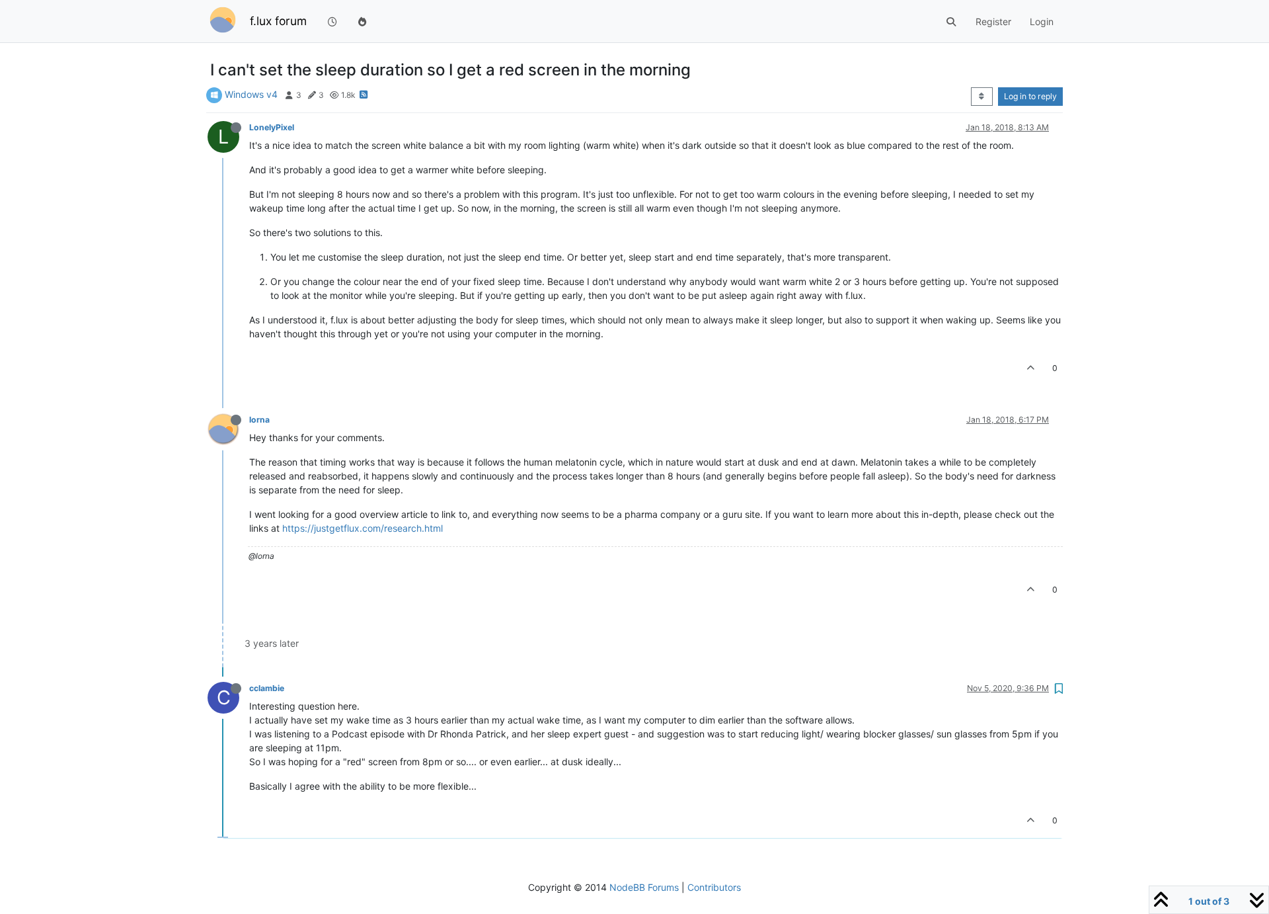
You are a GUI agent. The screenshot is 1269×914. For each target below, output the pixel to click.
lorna (259, 420)
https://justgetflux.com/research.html (362, 528)
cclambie (266, 688)
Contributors (714, 887)
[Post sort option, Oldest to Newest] (982, 96)
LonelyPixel (271, 127)
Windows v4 (251, 94)
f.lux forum (278, 21)
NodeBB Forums (644, 887)
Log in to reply (1030, 96)
